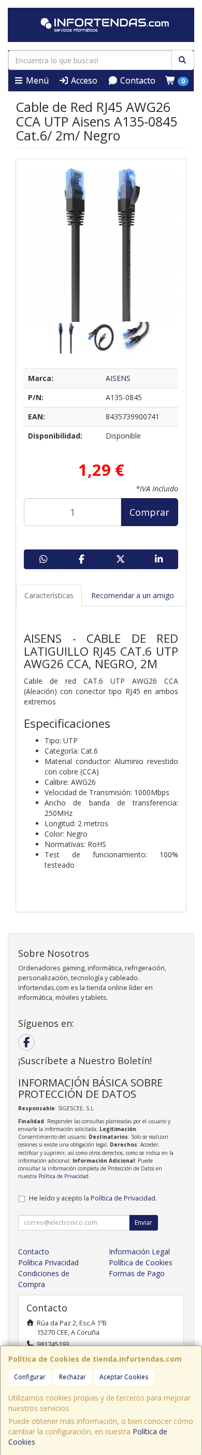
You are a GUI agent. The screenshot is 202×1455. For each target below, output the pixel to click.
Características (49, 595)
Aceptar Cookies (123, 1377)
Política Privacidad (48, 1262)
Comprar (149, 512)
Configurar (30, 1377)
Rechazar (72, 1377)
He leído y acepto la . (93, 1198)
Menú (36, 80)
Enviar (143, 1222)
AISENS (118, 378)
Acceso (83, 80)
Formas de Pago (137, 1273)
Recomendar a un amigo (132, 595)
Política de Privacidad (63, 1176)
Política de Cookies (140, 1262)
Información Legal (139, 1251)
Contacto (136, 80)
